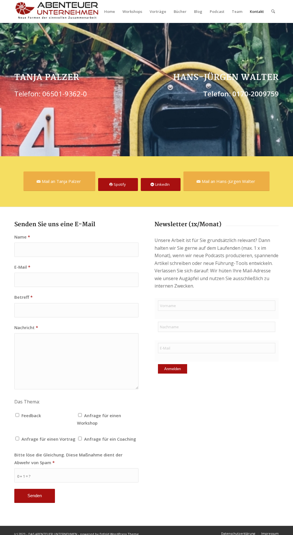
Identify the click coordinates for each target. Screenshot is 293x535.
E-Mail (22, 267)
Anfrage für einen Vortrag (48, 439)
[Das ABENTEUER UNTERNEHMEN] (57, 11)
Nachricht (26, 327)
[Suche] (273, 11)
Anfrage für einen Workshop (99, 419)
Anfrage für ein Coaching (110, 439)
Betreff (23, 297)
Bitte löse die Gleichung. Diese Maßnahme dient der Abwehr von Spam (68, 458)
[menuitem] (109, 11)
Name (22, 237)
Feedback (31, 415)
